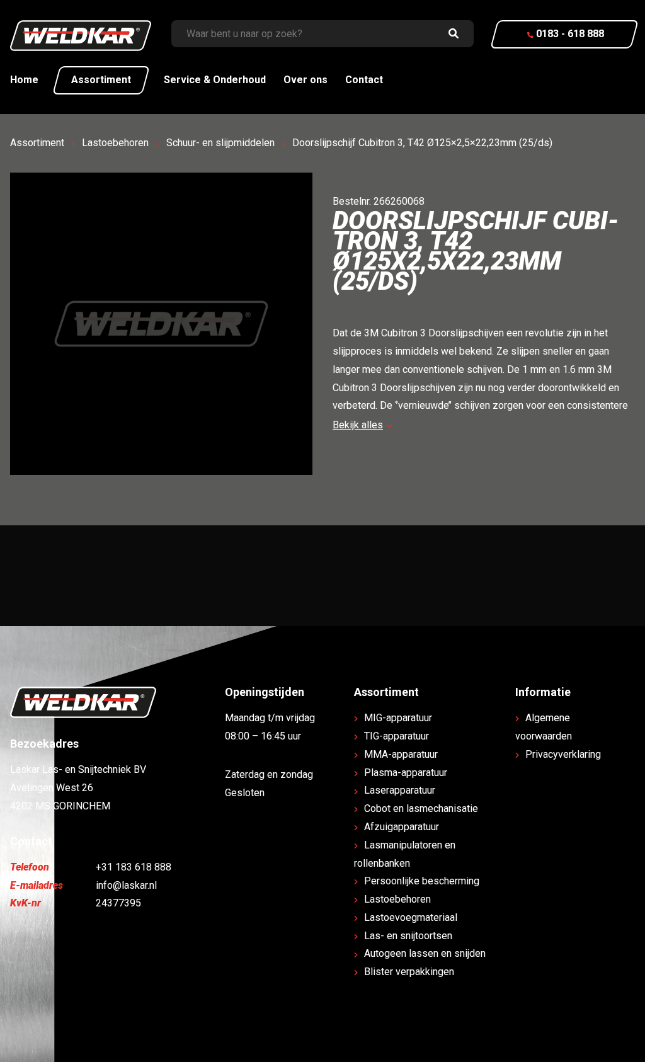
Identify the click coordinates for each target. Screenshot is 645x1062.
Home (24, 80)
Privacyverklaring (563, 754)
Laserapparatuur (399, 790)
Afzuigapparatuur (401, 827)
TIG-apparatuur (396, 736)
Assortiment (101, 80)
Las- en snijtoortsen (408, 936)
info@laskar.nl (126, 885)
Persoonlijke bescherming (421, 881)
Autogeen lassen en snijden (425, 953)
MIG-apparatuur (398, 718)
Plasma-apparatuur (405, 773)
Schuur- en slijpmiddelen (220, 143)
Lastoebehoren (115, 143)
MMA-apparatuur (401, 754)
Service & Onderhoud (215, 80)
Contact (364, 80)
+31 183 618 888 (133, 867)
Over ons (305, 80)
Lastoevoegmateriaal (410, 917)
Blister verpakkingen (409, 972)
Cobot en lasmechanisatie (421, 808)
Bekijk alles (358, 425)
